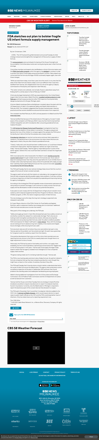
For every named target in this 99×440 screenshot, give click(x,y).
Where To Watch (86, 10)
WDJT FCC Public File (35, 433)
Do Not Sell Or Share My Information (52, 375)
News (9, 16)
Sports (24, 16)
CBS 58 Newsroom (15, 44)
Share (17, 308)
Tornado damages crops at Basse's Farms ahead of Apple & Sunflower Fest (84, 54)
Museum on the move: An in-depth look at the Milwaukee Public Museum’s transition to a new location (84, 228)
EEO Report (49, 433)
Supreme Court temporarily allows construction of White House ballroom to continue (79, 142)
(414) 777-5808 (55, 400)
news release (42, 222)
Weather (16, 16)
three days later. (15, 115)
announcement (18, 62)
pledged (46, 71)
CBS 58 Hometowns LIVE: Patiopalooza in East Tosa (84, 206)
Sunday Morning (46, 16)
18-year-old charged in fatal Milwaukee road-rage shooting (80, 175)
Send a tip (74, 10)
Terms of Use (33, 321)
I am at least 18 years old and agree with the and (27, 321)
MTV (73, 16)
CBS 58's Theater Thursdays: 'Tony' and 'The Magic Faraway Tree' (84, 216)
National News (13, 32)
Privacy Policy (41, 321)
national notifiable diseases (26, 293)
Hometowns (34, 16)
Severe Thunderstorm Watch (62, 21)
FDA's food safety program (21, 71)
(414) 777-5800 (53, 402)
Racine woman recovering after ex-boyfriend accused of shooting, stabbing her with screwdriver (80, 191)
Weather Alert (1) (73, 86)
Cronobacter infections (17, 137)
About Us (81, 16)
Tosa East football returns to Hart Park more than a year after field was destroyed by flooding (84, 41)
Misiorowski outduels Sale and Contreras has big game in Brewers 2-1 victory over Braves (79, 160)
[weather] (70, 94)
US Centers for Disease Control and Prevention (28, 128)
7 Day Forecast (79, 101)
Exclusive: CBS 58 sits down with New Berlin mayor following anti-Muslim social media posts (84, 66)
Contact (46, 372)
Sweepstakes (58, 16)
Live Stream (33, 372)
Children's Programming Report (57, 433)
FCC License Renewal (43, 433)
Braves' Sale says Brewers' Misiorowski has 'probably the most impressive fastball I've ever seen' (79, 151)
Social (21, 372)
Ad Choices (66, 433)
